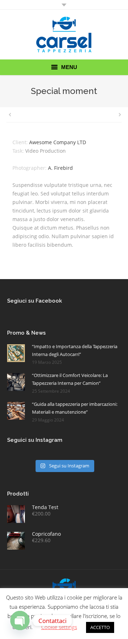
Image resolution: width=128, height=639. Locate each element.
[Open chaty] (20, 620)
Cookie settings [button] (59, 626)
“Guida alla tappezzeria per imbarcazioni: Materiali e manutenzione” (74, 408)
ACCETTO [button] (100, 627)
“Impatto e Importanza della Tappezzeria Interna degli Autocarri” (74, 350)
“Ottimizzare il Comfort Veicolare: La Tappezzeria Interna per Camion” (70, 379)
